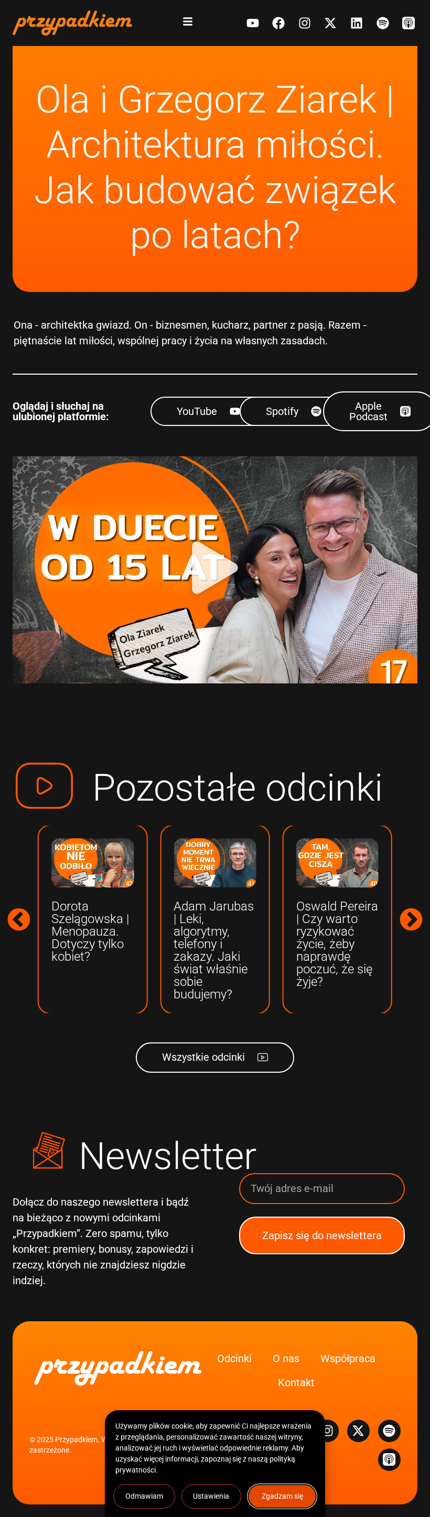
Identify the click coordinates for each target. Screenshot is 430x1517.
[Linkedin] (357, 23)
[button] (215, 570)
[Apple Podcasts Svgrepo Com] (408, 23)
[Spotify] (383, 23)
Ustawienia (211, 1496)
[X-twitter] (331, 23)
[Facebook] (278, 23)
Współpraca (347, 1358)
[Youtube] (253, 23)
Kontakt (296, 1382)
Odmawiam (144, 1496)
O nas (286, 1358)
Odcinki (234, 1358)
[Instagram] (305, 23)
